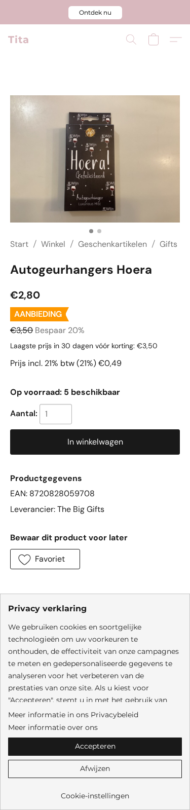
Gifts (168, 244)
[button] (95, 12)
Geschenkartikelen (112, 244)
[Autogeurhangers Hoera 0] (95, 159)
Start (19, 244)
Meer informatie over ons (53, 727)
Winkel (53, 244)
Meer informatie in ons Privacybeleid (73, 714)
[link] (95, 792)
